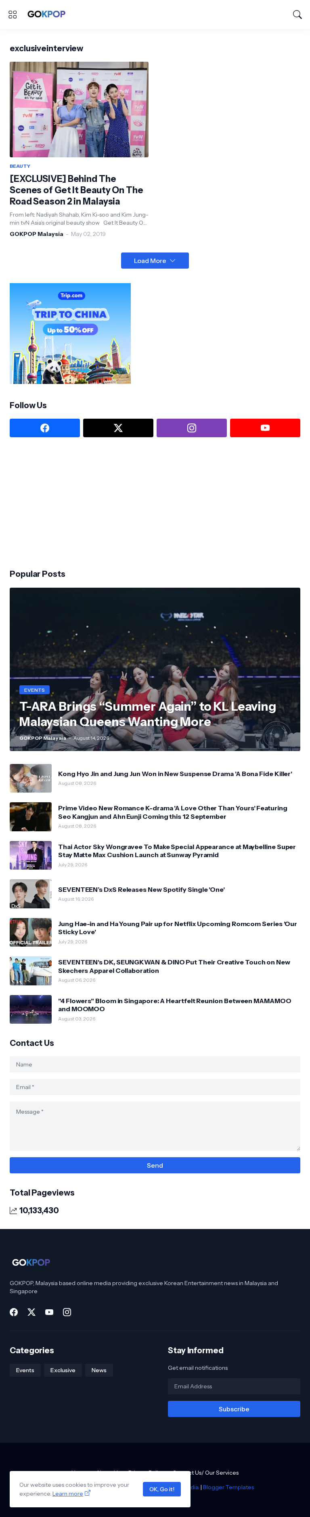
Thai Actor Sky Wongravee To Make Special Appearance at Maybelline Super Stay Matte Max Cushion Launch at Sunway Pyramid (177, 851)
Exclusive (62, 1370)
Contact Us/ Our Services (205, 1472)
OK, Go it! (161, 1489)
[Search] (297, 14)
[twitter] (118, 428)
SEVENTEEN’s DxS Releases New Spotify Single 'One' (141, 889)
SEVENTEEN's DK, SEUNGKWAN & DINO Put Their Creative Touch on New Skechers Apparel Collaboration (174, 966)
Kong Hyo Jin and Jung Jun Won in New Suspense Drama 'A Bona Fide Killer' (175, 774)
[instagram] (192, 428)
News (99, 1370)
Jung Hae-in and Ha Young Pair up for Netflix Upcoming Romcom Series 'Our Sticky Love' (177, 928)
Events (25, 1370)
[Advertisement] (70, 502)
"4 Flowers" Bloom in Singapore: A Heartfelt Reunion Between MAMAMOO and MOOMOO (174, 1005)
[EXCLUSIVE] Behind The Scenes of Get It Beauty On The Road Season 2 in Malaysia (76, 190)
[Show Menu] (12, 14)
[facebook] (45, 428)
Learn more (67, 1493)
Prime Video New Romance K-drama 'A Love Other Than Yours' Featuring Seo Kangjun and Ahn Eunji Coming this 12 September (172, 812)
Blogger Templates (228, 1487)
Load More (150, 261)
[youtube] (265, 428)
